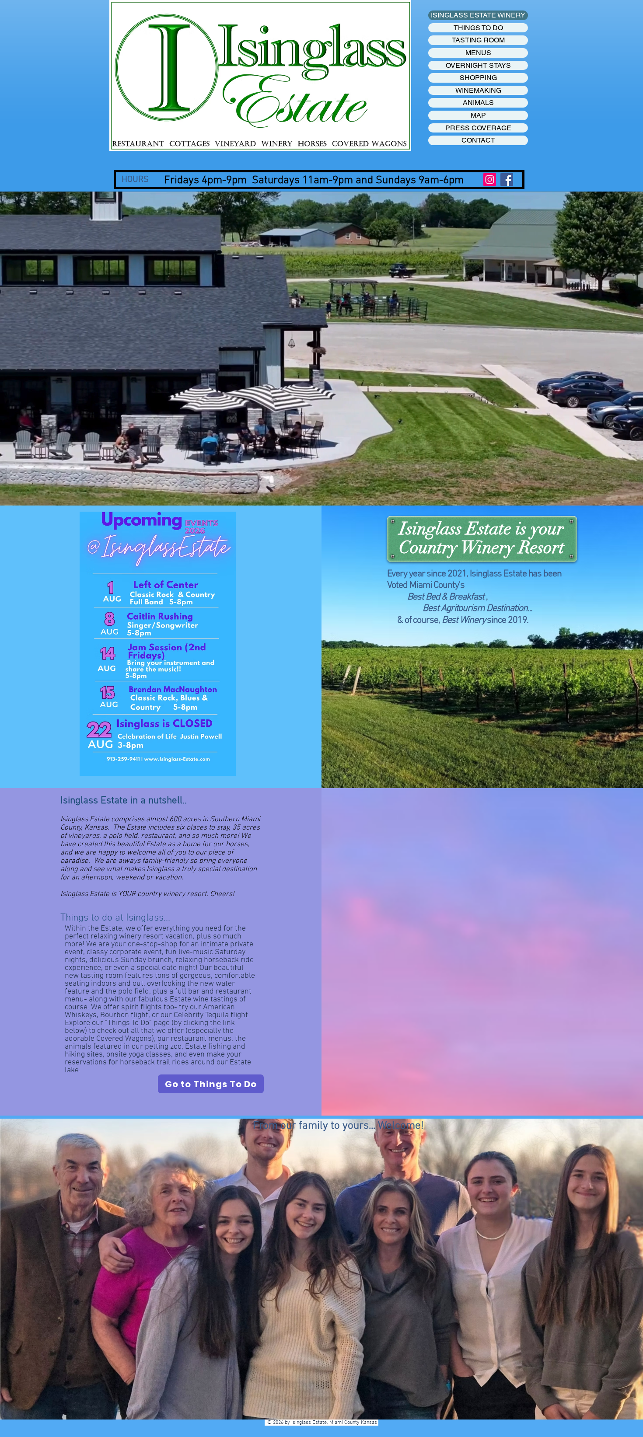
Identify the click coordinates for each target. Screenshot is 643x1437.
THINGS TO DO (478, 28)
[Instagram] (489, 179)
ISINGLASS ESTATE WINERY (478, 15)
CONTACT (478, 140)
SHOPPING (478, 77)
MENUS (478, 53)
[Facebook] (506, 179)
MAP (478, 115)
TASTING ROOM (478, 40)
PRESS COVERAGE (478, 128)
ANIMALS (478, 102)
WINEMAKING (478, 90)
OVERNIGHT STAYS (478, 65)
